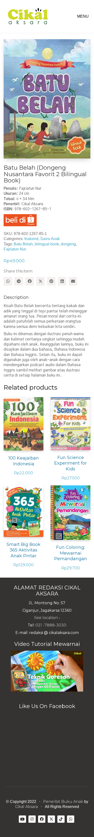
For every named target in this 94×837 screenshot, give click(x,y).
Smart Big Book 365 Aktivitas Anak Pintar (23, 550)
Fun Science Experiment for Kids (70, 463)
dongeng (68, 244)
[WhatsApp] (8, 281)
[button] (83, 16)
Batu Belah (23, 244)
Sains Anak (50, 239)
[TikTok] (61, 819)
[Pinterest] (51, 281)
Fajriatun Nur (15, 249)
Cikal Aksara (26, 806)
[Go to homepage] (28, 16)
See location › (47, 617)
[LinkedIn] (62, 281)
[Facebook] (29, 281)
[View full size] (11, 46)
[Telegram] (18, 281)
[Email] (73, 281)
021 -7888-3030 (50, 625)
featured (31, 239)
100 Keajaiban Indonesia (23, 460)
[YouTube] (22, 819)
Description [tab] (16, 297)
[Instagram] (32, 819)
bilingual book (47, 244)
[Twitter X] (40, 281)
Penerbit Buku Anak (63, 801)
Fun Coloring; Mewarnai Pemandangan (70, 553)
